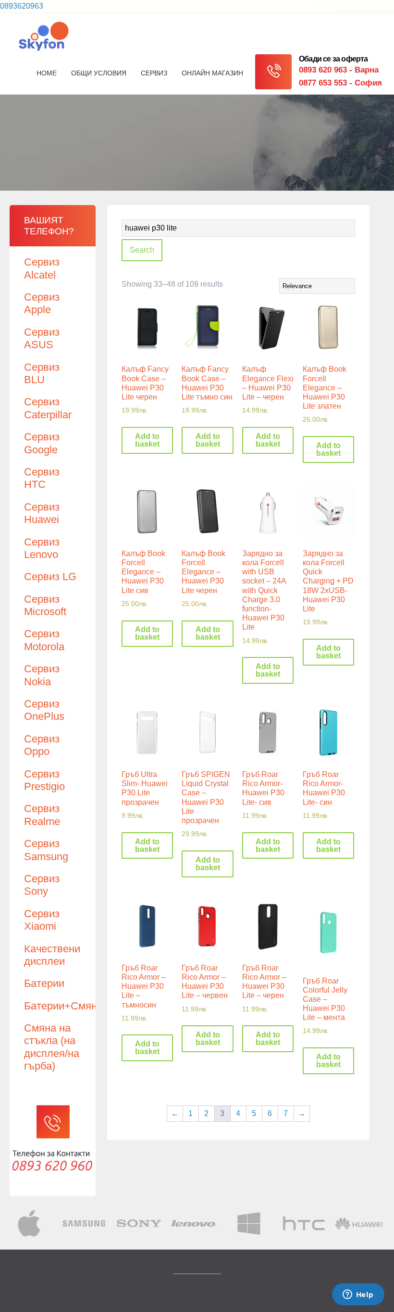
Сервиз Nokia (42, 675)
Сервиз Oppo (42, 745)
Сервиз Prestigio (44, 780)
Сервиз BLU (42, 373)
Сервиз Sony (42, 885)
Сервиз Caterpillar (48, 408)
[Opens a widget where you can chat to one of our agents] (358, 1295)
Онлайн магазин (212, 73)
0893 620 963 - (339, 69)
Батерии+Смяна (63, 1006)
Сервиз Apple (42, 303)
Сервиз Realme (42, 814)
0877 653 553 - (340, 82)
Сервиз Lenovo (42, 548)
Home (47, 73)
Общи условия (98, 73)
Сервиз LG (50, 577)
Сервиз (154, 73)
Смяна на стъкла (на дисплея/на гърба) (51, 1047)
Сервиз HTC (42, 478)
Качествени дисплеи (52, 955)
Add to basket (147, 440)
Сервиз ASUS (42, 338)
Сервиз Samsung (46, 850)
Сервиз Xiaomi (42, 920)
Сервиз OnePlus (44, 710)
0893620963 (21, 6)
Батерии (44, 983)
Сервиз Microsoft (45, 605)
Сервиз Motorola (44, 640)
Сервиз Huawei (42, 513)
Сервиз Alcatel (42, 268)
